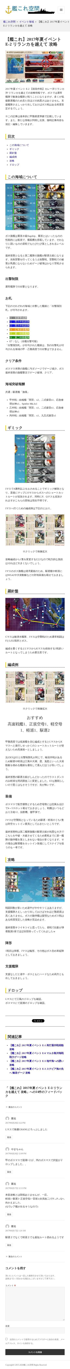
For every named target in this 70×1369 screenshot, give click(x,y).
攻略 (11, 160)
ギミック (14, 149)
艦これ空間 (9, 21)
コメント (10, 1285)
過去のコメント (15, 1107)
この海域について (19, 145)
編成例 (13, 157)
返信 (9, 1137)
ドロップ (14, 164)
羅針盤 (13, 153)
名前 (7, 1326)
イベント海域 (26, 21)
